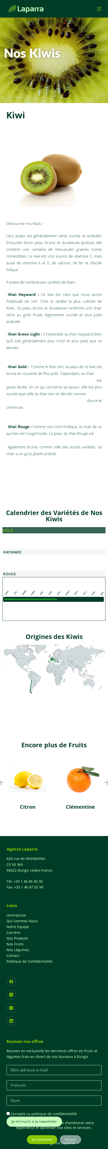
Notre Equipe (18, 926)
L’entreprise (16, 915)
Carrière (13, 932)
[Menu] (99, 9)
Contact (13, 955)
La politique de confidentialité (52, 1113)
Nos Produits (17, 938)
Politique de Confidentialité (29, 961)
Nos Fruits (15, 944)
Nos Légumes (18, 949)
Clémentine (46, 806)
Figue (99, 806)
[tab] (54, 530)
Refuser (70, 1139)
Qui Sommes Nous (22, 921)
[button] (47, 828)
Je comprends (42, 1139)
